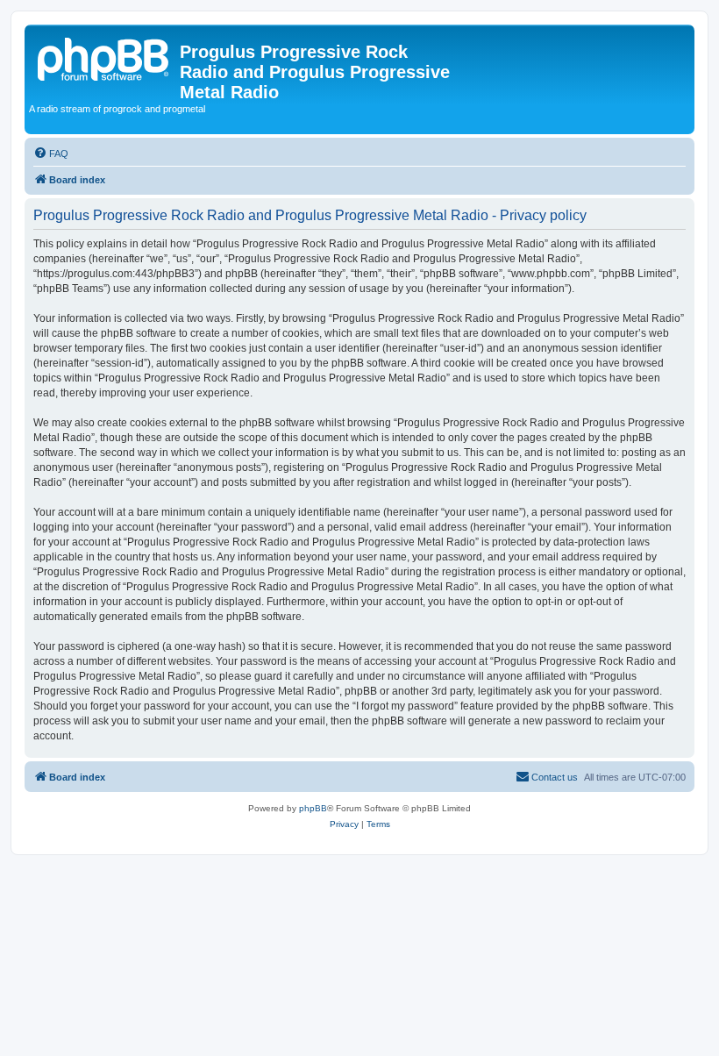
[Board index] (104, 57)
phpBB (313, 808)
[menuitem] (50, 153)
